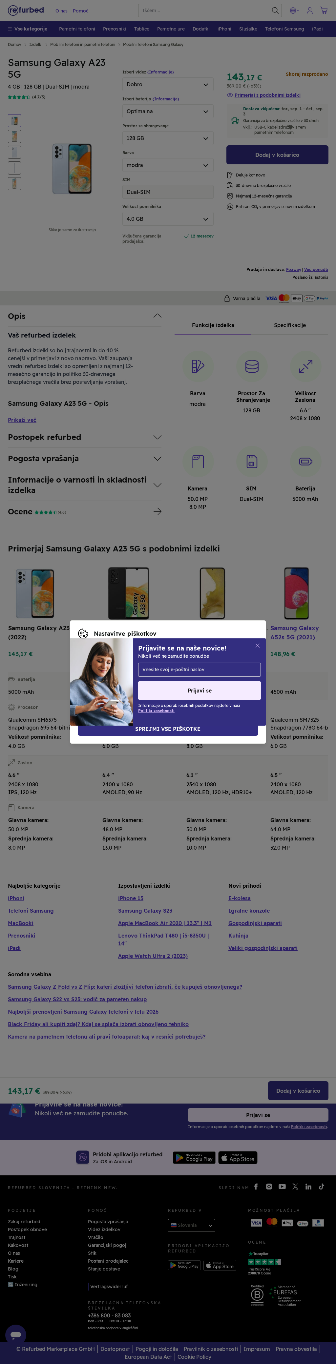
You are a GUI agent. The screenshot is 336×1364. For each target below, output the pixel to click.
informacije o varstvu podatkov (114, 675)
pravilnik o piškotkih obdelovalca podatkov (128, 682)
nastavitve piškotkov (132, 668)
